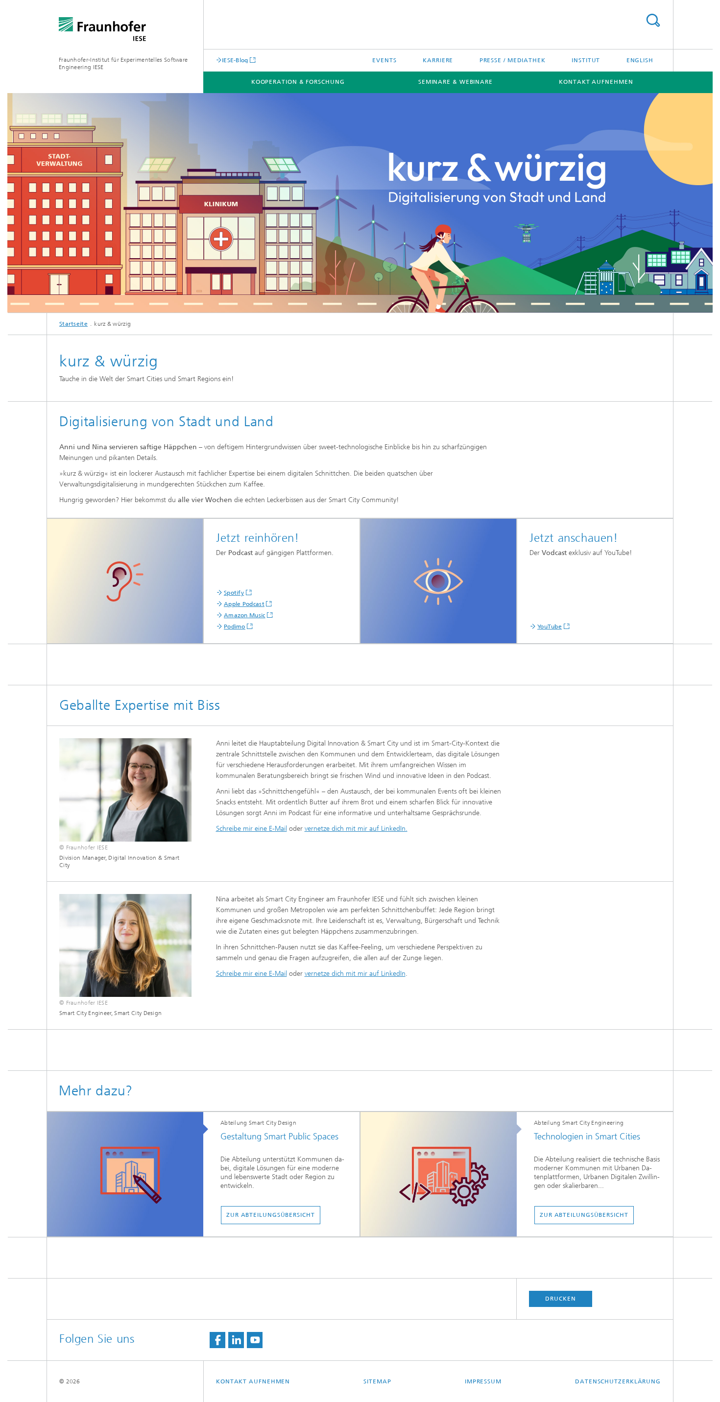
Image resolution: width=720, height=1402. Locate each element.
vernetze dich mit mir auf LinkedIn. (356, 828)
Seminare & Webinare (455, 81)
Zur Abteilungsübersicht (270, 1214)
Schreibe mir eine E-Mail (251, 828)
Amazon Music (244, 615)
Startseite (73, 323)
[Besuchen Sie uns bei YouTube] (255, 1340)
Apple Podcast (244, 604)
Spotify (234, 592)
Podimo (234, 626)
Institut (586, 60)
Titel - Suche (653, 20)
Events (384, 60)
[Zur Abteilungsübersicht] (130, 1174)
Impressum (483, 1381)
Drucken (560, 1298)
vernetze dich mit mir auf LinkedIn (355, 973)
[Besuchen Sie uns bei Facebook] (217, 1340)
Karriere (438, 60)
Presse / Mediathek (513, 60)
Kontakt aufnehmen (596, 81)
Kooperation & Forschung (298, 81)
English (639, 60)
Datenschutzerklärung (618, 1381)
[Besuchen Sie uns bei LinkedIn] (236, 1340)
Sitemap (377, 1381)
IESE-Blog (235, 60)
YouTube (549, 626)
